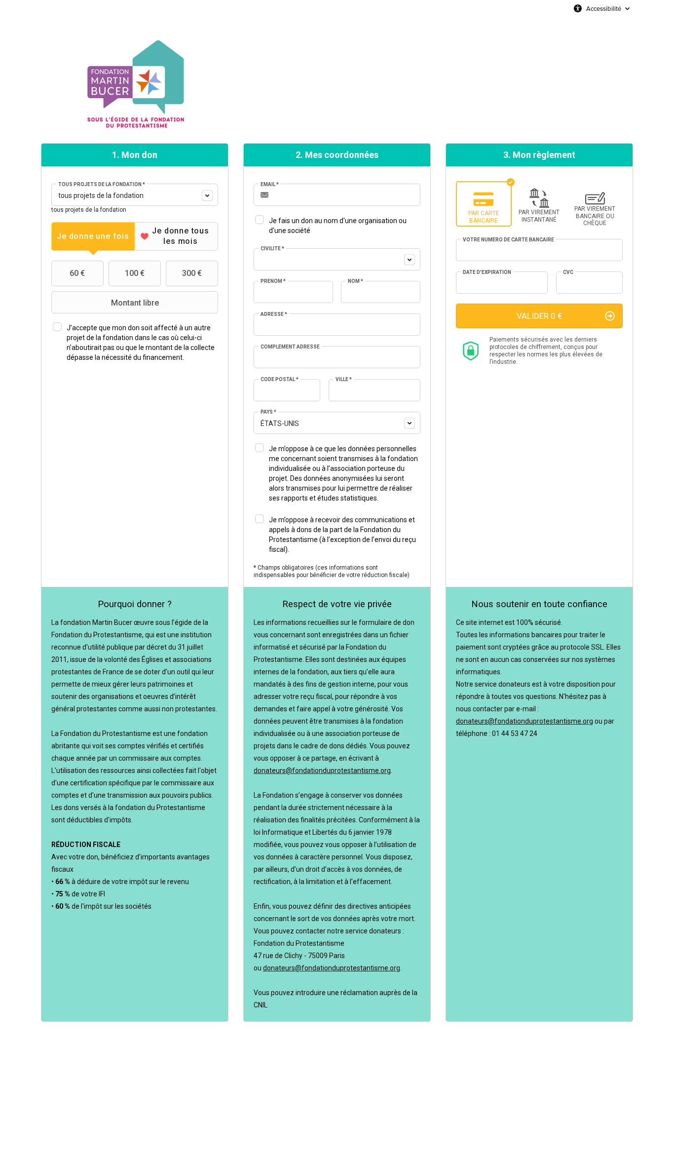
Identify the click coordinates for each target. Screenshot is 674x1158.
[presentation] (93, 236)
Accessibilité (603, 8)
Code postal (280, 379)
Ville (344, 379)
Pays (268, 412)
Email (270, 184)
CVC (568, 272)
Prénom (273, 281)
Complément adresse (290, 346)
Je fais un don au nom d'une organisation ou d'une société (338, 225)
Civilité (272, 248)
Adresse (274, 314)
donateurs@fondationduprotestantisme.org (322, 770)
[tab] (93, 236)
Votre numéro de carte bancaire (508, 239)
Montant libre (135, 303)
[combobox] (134, 195)
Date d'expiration (487, 272)
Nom (355, 281)
